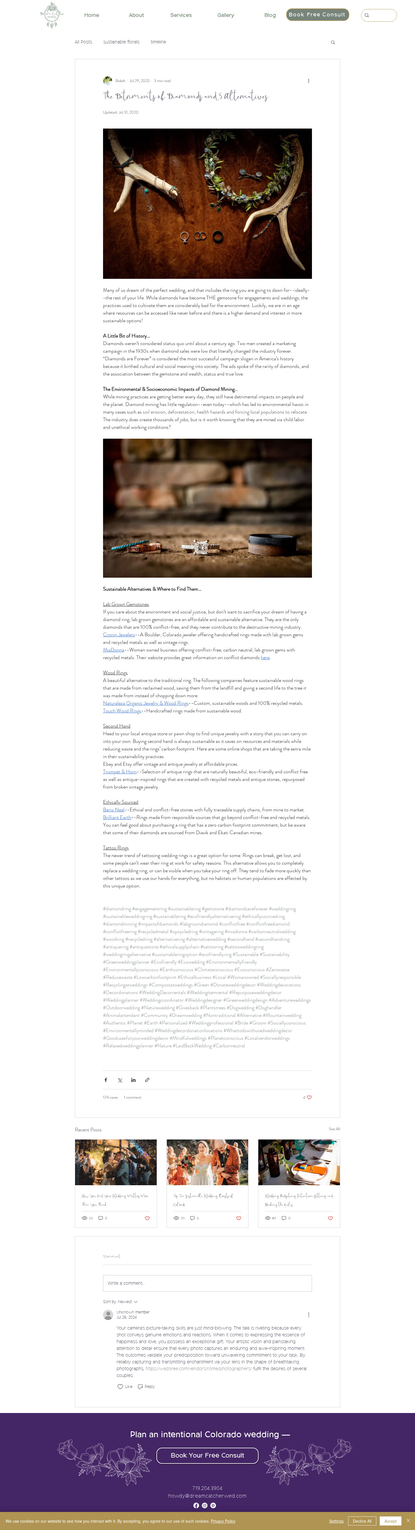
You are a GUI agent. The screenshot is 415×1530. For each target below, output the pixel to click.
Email (112, 782)
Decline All (362, 1521)
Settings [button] (336, 1521)
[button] (311, 682)
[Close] (408, 1520)
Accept (391, 1521)
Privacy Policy (223, 1521)
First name (115, 754)
